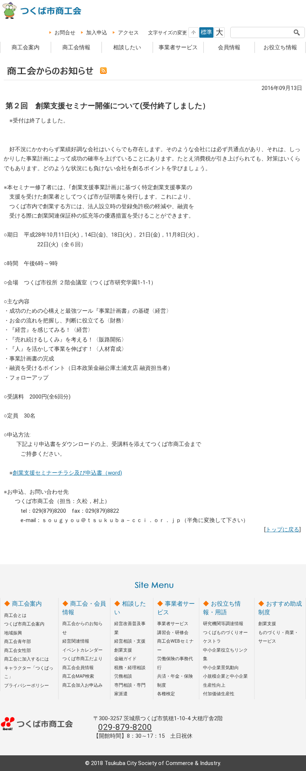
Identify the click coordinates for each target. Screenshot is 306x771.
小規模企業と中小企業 (225, 676)
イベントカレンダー (82, 650)
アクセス (128, 32)
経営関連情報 (75, 641)
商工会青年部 (17, 641)
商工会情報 (76, 47)
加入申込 (96, 32)
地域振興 (13, 633)
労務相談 (123, 676)
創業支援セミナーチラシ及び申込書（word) (67, 472)
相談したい (127, 47)
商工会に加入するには (26, 659)
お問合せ (64, 32)
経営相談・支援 (130, 641)
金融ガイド (125, 658)
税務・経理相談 (130, 667)
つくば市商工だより (82, 658)
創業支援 (123, 650)
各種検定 (166, 693)
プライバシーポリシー (26, 685)
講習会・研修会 (172, 632)
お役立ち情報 (280, 47)
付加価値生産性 (218, 693)
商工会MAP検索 (78, 676)
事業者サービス (178, 47)
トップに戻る (282, 529)
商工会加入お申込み (82, 685)
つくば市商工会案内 (24, 624)
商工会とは (15, 615)
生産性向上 (214, 685)
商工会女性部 (17, 650)
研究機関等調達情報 (223, 623)
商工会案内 (26, 47)
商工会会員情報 (78, 667)
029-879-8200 (125, 727)
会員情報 (229, 47)
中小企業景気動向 (221, 667)
